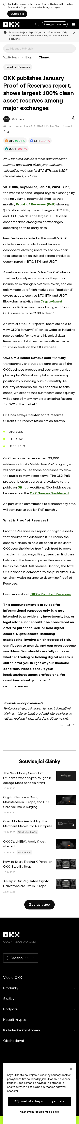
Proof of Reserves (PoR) (36, 204)
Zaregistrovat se (55, 24)
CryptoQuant (51, 301)
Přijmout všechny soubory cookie (39, 1101)
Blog (29, 57)
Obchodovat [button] (14, 1040)
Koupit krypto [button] (14, 1019)
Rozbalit (66, 725)
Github (23, 487)
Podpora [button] (10, 1009)
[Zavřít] (74, 35)
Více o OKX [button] (12, 977)
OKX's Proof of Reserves (50, 594)
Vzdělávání (11, 57)
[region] (39, 1093)
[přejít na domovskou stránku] (11, 24)
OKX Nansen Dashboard (49, 493)
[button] (37, 24)
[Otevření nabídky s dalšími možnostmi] (74, 24)
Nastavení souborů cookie (39, 1111)
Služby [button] (8, 998)
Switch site (17, 13)
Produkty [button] (10, 988)
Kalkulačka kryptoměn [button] (21, 1030)
